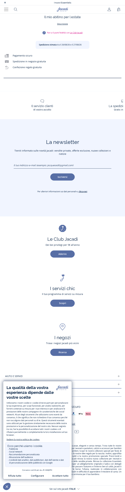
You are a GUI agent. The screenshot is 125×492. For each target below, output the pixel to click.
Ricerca (63, 352)
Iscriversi (62, 176)
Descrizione (62, 24)
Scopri (62, 303)
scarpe (75, 445)
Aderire (62, 253)
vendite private (85, 461)
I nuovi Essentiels (62, 2)
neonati (78, 448)
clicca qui (83, 191)
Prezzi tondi (114, 456)
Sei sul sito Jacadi (62, 488)
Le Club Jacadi (76, 32)
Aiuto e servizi (14, 376)
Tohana (85, 469)
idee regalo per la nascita (93, 453)
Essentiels (116, 461)
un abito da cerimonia (72, 474)
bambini (117, 448)
